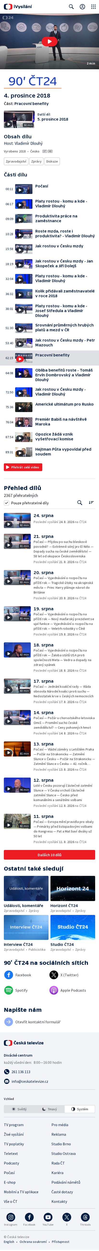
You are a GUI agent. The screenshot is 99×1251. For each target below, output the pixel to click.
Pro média (59, 1124)
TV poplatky (14, 1143)
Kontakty (59, 1201)
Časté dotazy (62, 1191)
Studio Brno (61, 1143)
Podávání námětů (65, 1182)
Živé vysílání (14, 1134)
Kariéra (57, 1172)
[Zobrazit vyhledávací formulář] (71, 6)
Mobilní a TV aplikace (21, 1191)
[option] (19, 1109)
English (9, 1241)
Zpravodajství (16, 161)
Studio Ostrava (63, 1153)
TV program (14, 1124)
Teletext (11, 1153)
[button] (49, 41)
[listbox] (49, 1109)
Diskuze (52, 161)
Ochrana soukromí (33, 1241)
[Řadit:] (91, 502)
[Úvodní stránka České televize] (24, 1043)
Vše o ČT (11, 1201)
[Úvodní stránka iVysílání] (18, 7)
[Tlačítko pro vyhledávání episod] (80, 502)
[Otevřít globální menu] (93, 6)
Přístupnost (60, 1241)
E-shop (10, 1182)
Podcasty (11, 1163)
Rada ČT (58, 1163)
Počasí (9, 1172)
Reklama (58, 1134)
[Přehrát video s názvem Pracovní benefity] (49, 41)
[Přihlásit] (82, 6)
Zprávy (36, 161)
